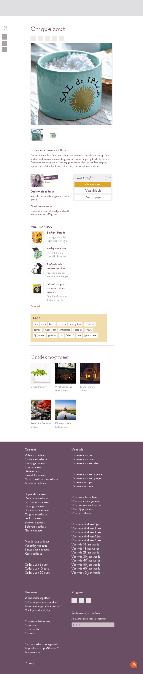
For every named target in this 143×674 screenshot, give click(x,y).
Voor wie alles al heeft (85, 497)
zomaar (37, 330)
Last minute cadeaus (37, 502)
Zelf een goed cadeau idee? (41, 602)
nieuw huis (90, 324)
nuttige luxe (75, 324)
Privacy (29, 663)
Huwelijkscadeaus (36, 475)
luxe (79, 335)
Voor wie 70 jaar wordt (86, 572)
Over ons (30, 625)
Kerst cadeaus (33, 553)
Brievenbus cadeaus (37, 510)
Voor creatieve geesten (86, 501)
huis (36, 324)
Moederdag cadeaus (37, 541)
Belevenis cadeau (35, 526)
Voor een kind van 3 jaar (86, 532)
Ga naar (93, 184)
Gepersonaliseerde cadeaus (41, 479)
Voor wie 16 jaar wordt (85, 544)
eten (43, 324)
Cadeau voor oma (82, 486)
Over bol (35, 307)
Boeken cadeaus (35, 522)
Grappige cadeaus (36, 463)
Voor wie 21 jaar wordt (85, 552)
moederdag (50, 330)
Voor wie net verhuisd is (86, 505)
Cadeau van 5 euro (36, 564)
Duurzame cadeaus (36, 498)
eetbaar (62, 324)
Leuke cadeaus (34, 518)
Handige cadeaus (35, 506)
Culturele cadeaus (36, 459)
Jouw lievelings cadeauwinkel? (43, 606)
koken (52, 324)
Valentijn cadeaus (35, 455)
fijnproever (39, 335)
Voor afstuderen (81, 513)
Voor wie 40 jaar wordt (86, 560)
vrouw (89, 330)
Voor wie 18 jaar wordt (85, 548)
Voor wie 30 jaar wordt (86, 556)
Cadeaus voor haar (83, 459)
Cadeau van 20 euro (37, 572)
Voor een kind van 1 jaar (86, 524)
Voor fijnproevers (82, 509)
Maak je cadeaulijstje (38, 610)
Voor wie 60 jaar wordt (86, 568)
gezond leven (90, 335)
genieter (52, 335)
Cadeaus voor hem (83, 455)
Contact (30, 633)
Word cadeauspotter (37, 597)
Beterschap (32, 471)
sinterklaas (64, 330)
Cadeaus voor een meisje (87, 474)
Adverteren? (32, 652)
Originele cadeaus (36, 514)
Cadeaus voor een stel (85, 463)
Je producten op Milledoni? (42, 648)
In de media (32, 629)
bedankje (77, 330)
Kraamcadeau (33, 467)
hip (61, 335)
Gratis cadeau (33, 530)
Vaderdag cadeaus (36, 545)
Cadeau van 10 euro (37, 568)
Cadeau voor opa (82, 482)
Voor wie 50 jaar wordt (86, 564)
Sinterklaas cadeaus (37, 549)
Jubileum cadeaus (35, 483)
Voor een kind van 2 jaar (86, 528)
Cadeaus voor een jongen (87, 478)
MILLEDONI (37, 8)
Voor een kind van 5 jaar (86, 540)
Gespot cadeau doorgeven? (41, 644)
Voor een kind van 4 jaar (86, 536)
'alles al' (70, 335)
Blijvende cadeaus (36, 494)
